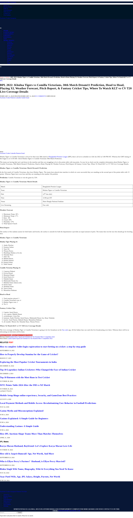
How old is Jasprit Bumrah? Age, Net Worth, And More (27, 454)
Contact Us (7, 13)
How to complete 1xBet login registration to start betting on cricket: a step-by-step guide (43, 346)
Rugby (9, 60)
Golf (8, 63)
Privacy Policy (8, 7)
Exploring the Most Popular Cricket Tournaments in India (28, 362)
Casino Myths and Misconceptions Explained (21, 411)
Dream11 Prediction (5, 335)
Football (8, 37)
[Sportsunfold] (47, 27)
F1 (8, 61)
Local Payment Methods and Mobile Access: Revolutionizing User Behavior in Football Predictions (48, 403)
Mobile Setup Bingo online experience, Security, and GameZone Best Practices (38, 395)
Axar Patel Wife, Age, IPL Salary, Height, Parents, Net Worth (30, 476)
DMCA (6, 8)
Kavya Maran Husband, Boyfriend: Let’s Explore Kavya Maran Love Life (36, 446)
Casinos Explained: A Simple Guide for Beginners (24, 418)
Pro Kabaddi (10, 55)
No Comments (40, 96)
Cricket (7, 35)
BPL (1, 80)
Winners (9, 58)
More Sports (9, 40)
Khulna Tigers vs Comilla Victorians (22, 335)
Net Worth (10, 56)
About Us (6, 5)
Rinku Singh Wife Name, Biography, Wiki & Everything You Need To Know (36, 469)
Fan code (65, 330)
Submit (20, 512)
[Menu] (0, 66)
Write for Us (7, 12)
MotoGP (9, 45)
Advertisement (8, 10)
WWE (9, 48)
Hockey (9, 53)
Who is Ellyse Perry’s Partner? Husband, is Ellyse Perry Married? (32, 461)
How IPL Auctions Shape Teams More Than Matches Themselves (31, 434)
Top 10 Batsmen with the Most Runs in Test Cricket (25, 377)
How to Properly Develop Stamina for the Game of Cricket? (29, 354)
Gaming (9, 42)
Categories (8, 34)
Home (6, 30)
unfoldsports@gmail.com (69, 510)
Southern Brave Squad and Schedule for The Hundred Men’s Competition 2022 (32, 337)
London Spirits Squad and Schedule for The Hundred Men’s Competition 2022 (29, 338)
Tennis (9, 50)
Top (5, 39)
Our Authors (7, 15)
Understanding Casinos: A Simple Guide (19, 426)
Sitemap (6, 506)
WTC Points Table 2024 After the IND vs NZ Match (25, 385)
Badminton (10, 52)
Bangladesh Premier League (58, 157)
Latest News (9, 32)
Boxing (9, 47)
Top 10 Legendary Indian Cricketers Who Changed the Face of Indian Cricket (38, 370)
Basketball (10, 43)
